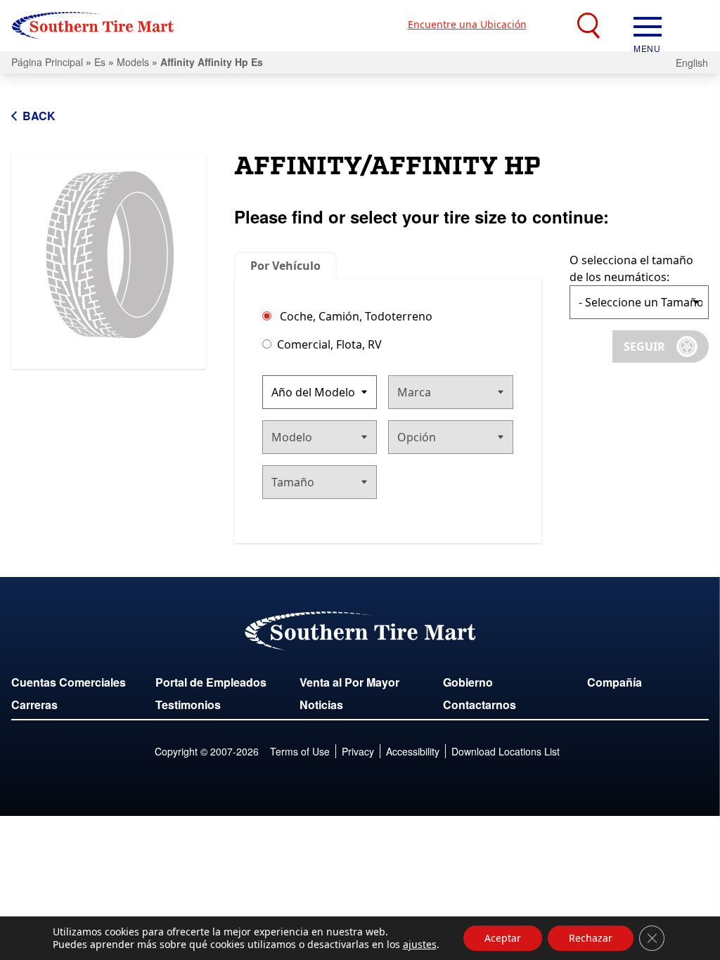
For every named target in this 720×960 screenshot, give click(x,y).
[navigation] (647, 25)
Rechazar (590, 938)
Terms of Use (300, 751)
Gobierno (468, 682)
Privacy (358, 751)
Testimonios (188, 704)
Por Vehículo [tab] (285, 265)
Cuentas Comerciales (68, 682)
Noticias (321, 704)
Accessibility (412, 751)
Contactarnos (479, 704)
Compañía (614, 682)
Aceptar (502, 938)
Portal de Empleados (210, 682)
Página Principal (47, 62)
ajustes (420, 944)
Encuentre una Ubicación (467, 24)
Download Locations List (505, 751)
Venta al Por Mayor (349, 682)
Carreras (34, 704)
